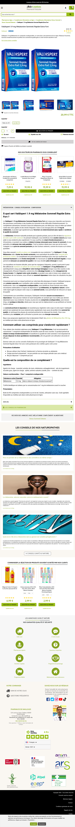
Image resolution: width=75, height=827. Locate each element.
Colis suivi (19, 637)
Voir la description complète (9, 40)
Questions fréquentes (56, 650)
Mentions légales (68, 799)
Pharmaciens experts (19, 650)
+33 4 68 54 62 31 (21, 721)
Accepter (33, 824)
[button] (2, 8)
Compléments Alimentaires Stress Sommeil (48, 20)
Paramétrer (42, 824)
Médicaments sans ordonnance (55, 677)
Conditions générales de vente (64, 806)
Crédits (71, 814)
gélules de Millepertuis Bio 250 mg (58, 318)
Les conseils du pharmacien (15, 408)
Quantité (4, 119)
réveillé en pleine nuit (23, 252)
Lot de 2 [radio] (16, 123)
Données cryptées (19, 664)
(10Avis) (69, 32)
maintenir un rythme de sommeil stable (26, 267)
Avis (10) (6, 402)
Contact (70, 803)
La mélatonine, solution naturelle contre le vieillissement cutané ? (26, 497)
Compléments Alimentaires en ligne (24, 20)
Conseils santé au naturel (38, 553)
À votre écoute (55, 637)
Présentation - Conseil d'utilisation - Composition (22, 208)
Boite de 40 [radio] (6, 123)
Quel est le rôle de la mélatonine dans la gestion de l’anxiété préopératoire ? (30, 537)
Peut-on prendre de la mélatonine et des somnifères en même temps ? (27, 458)
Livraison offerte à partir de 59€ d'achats (37, 2)
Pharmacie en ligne (7, 20)
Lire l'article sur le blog (8, 468)
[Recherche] (70, 14)
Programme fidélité (19, 677)
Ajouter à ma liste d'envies (11, 113)
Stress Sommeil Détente (8, 22)
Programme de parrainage (55, 664)
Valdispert (4, 31)
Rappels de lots (68, 810)
